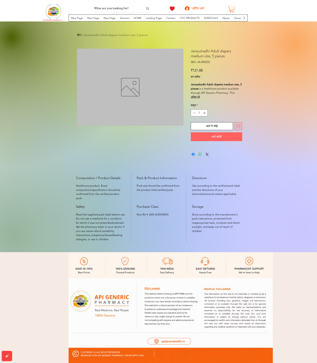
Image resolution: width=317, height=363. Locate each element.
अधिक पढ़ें (195, 97)
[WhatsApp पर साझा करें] (200, 154)
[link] (232, 9)
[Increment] (204, 113)
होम (79, 35)
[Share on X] (207, 154)
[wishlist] (172, 8)
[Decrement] (193, 113)
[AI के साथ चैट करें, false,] (7, 356)
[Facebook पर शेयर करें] (193, 154)
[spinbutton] (199, 113)
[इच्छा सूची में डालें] (238, 126)
